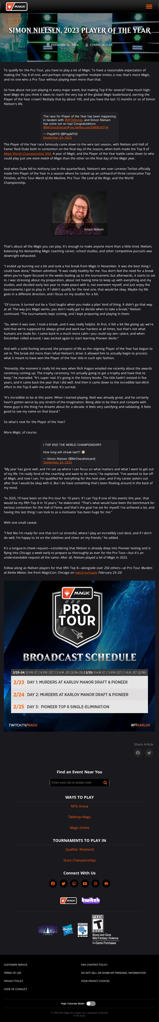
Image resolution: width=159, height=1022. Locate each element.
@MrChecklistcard (55, 127)
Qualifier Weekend (79, 849)
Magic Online (79, 827)
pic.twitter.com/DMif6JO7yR (89, 127)
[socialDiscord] (106, 883)
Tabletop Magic (79, 817)
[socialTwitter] (64, 883)
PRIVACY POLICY (13, 981)
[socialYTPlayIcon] (85, 883)
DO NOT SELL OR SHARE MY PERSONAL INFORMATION (113, 973)
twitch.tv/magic (86, 572)
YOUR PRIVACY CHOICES (95, 981)
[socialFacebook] (53, 883)
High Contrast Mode (72, 1003)
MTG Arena (79, 806)
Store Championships (79, 860)
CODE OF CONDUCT (15, 989)
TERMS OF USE (12, 973)
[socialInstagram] (96, 883)
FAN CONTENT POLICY (94, 964)
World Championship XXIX (27, 153)
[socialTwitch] (74, 883)
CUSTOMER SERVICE (15, 964)
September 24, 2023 (57, 137)
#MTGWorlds (74, 120)
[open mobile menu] (149, 6)
